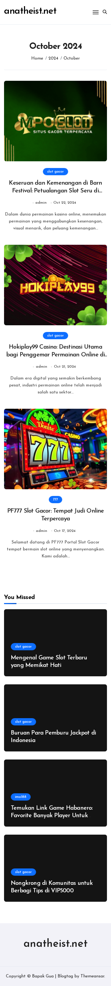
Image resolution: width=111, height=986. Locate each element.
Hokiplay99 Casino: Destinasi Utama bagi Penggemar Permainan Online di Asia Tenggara (55, 355)
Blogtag (65, 976)
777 (55, 499)
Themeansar (92, 976)
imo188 (20, 797)
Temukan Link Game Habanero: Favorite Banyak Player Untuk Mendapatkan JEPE (52, 816)
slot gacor (55, 171)
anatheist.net (30, 11)
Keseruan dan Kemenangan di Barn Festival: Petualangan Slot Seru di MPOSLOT (55, 191)
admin (41, 203)
